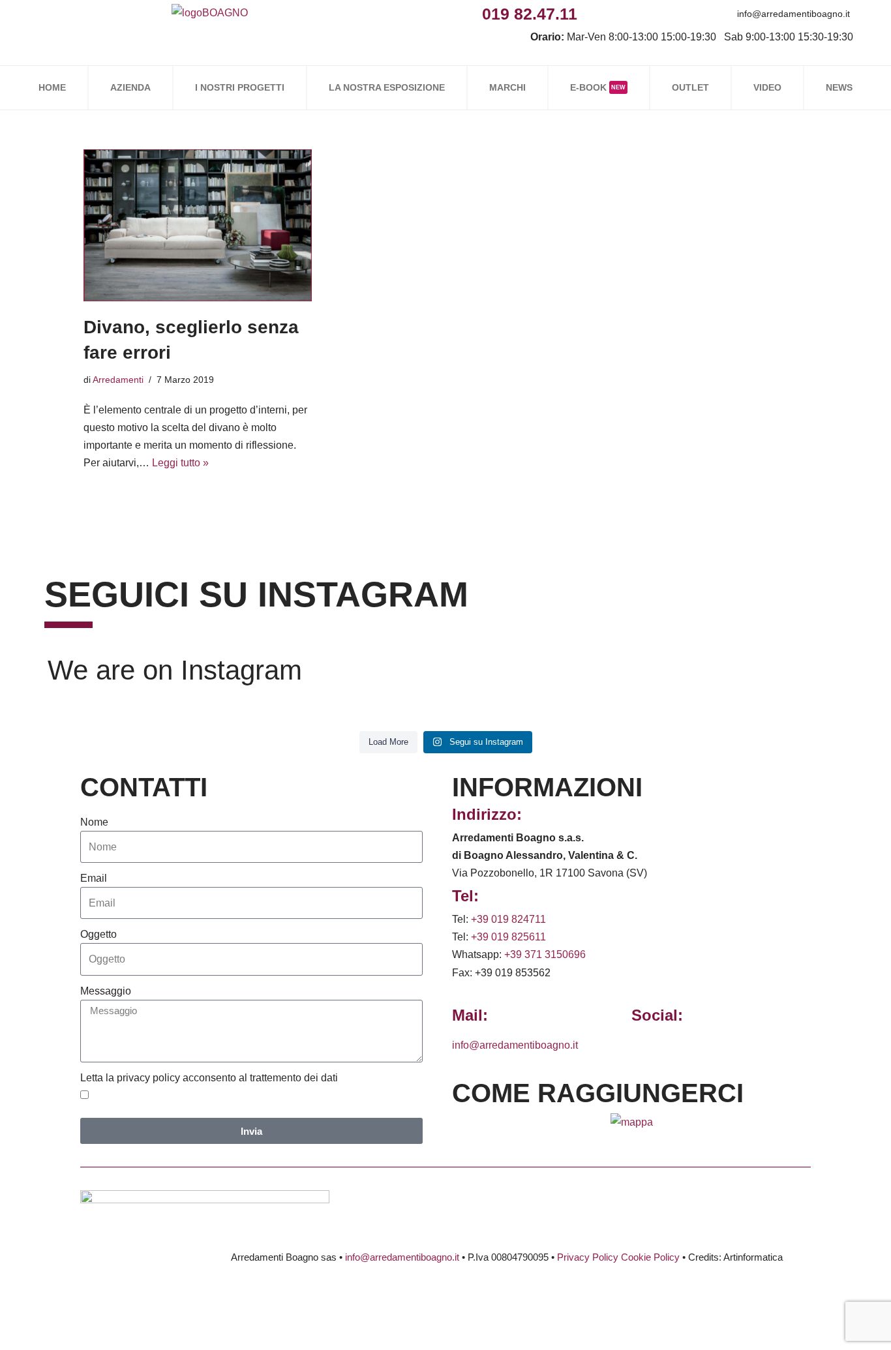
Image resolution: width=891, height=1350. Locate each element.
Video (767, 87)
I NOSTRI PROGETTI (239, 87)
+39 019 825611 (508, 936)
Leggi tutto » (180, 462)
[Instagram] (621, 13)
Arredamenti (118, 379)
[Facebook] (591, 13)
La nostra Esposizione (387, 87)
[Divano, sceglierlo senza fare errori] (197, 225)
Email (93, 878)
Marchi (507, 87)
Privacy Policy (587, 1257)
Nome (94, 822)
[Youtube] (680, 13)
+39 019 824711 (508, 919)
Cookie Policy (650, 1257)
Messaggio (105, 991)
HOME (52, 87)
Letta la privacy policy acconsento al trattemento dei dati (209, 1077)
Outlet (690, 87)
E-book (598, 87)
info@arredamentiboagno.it (793, 13)
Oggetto (98, 934)
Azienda (130, 87)
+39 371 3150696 (545, 954)
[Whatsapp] (650, 13)
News (839, 87)
